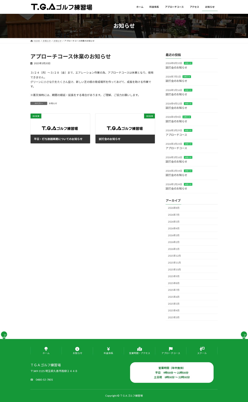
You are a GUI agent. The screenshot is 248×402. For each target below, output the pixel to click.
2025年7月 (174, 289)
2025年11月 (174, 262)
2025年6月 (174, 296)
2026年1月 (174, 248)
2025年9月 (174, 276)
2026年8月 (174, 207)
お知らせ (53, 103)
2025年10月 (174, 269)
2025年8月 (174, 283)
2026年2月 (174, 242)
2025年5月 (174, 303)
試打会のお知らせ (176, 67)
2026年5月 (174, 221)
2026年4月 (174, 228)
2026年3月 (174, 235)
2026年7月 (174, 214)
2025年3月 (174, 317)
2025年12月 (174, 255)
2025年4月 (174, 310)
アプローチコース (176, 134)
